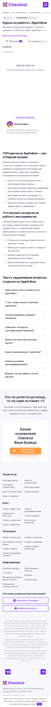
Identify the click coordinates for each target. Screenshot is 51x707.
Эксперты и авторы (11, 568)
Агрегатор (10, 474)
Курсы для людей (32, 487)
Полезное (9, 531)
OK (39, 704)
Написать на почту (27, 608)
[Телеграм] (43, 671)
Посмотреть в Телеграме (27, 450)
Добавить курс (31, 580)
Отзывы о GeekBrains (33, 542)
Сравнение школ (32, 492)
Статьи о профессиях (12, 520)
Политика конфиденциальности (33, 688)
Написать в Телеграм (27, 600)
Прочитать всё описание (15, 36)
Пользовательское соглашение (12, 688)
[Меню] (45, 4)
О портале (7, 573)
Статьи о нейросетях (11, 509)
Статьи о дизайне (32, 516)
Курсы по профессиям (12, 492)
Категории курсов (10, 480)
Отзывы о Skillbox (10, 549)
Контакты (28, 575)
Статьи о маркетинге (12, 525)
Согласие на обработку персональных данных (17, 691)
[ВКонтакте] (7, 671)
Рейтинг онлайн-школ (12, 537)
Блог (6, 502)
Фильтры (15, 41)
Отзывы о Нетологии (33, 537)
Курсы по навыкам (10, 496)
